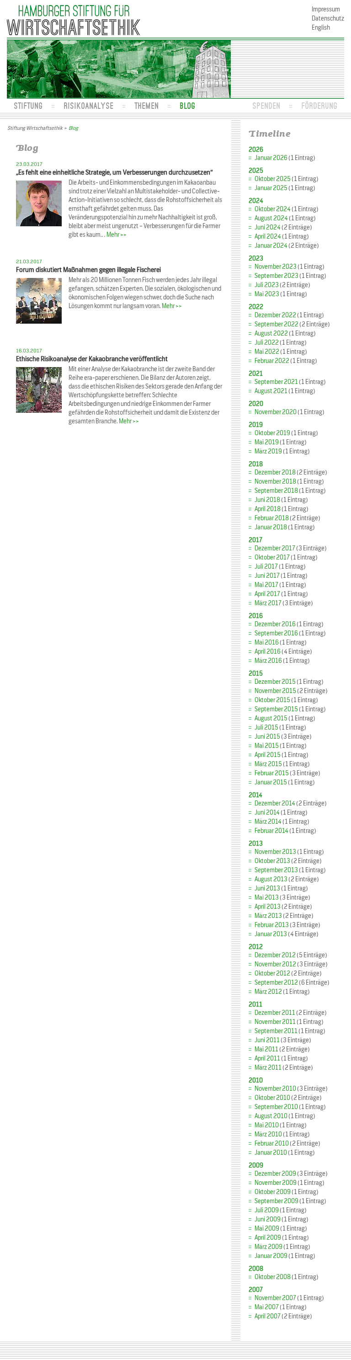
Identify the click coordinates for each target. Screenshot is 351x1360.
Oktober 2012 (272, 973)
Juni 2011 (267, 1040)
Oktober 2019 (272, 433)
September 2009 (276, 1201)
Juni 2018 (267, 500)
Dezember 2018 (275, 472)
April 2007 (268, 1316)
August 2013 (271, 879)
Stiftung (28, 105)
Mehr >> (116, 235)
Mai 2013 (267, 897)
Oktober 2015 (272, 700)
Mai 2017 (266, 585)
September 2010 (276, 1107)
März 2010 (268, 1134)
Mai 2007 (267, 1307)
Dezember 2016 (275, 624)
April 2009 (268, 1238)
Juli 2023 (267, 285)
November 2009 (276, 1183)
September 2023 (276, 276)
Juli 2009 (267, 1210)
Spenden (266, 105)
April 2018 (268, 509)
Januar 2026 (271, 158)
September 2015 (276, 709)
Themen (146, 105)
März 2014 (268, 822)
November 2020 (276, 412)
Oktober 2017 (272, 557)
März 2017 (268, 603)
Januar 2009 (271, 1256)
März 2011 (268, 1068)
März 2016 (268, 661)
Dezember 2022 (275, 315)
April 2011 (267, 1058)
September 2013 (276, 870)
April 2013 (268, 907)
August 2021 (271, 391)
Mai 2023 (267, 294)
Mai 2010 (267, 1125)
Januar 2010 (271, 1153)
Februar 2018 (272, 518)
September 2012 (276, 983)
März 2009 (268, 1247)
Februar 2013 (272, 925)
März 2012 (268, 992)
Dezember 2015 (275, 682)
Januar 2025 (271, 188)
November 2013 (275, 852)
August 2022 (271, 333)
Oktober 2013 (272, 861)
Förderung (319, 105)
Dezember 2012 (275, 955)
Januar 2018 (271, 527)
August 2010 (271, 1116)
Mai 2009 (267, 1228)
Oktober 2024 (273, 209)
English (321, 28)
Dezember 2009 (275, 1174)
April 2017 (267, 594)
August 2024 (271, 218)
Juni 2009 (268, 1219)
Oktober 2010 (272, 1098)
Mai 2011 (266, 1049)
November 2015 (275, 691)
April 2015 (268, 755)
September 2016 (276, 633)
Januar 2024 (271, 246)
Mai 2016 (267, 642)
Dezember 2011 (275, 1013)
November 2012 (275, 964)
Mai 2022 (267, 352)
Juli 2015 (266, 727)
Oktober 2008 (273, 1277)
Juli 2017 (266, 567)
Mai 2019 (267, 442)
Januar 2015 (271, 782)
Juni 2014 (267, 812)
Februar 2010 (272, 1143)
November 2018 (275, 481)
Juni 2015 (267, 737)
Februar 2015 (272, 773)
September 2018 (276, 491)
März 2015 (268, 764)
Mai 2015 (267, 746)
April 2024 (268, 236)
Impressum (326, 9)
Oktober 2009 (273, 1192)
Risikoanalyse (88, 105)
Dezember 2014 (275, 803)
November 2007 (275, 1298)
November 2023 (276, 267)
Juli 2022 (267, 343)
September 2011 (276, 1031)
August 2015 (271, 718)
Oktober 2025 (273, 179)
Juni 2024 (268, 227)
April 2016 (268, 652)
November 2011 (275, 1022)
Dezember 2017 (275, 548)
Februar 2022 (272, 361)
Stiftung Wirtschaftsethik (34, 128)
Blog (187, 105)
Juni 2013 (267, 888)
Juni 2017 (267, 576)
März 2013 (268, 916)
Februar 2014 (271, 831)
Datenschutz (328, 18)
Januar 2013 (271, 934)
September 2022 (276, 324)
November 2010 (275, 1089)
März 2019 (268, 451)
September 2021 (276, 382)
